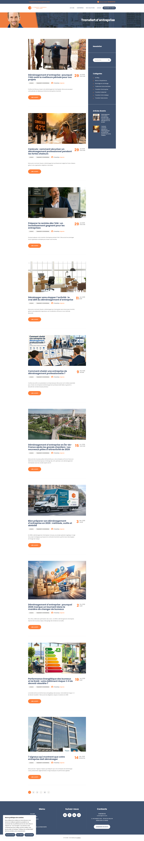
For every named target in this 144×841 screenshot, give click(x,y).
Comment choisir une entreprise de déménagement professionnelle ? (47, 372)
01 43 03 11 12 (102, 814)
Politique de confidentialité (38, 827)
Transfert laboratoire (101, 98)
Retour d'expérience (101, 80)
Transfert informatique (102, 95)
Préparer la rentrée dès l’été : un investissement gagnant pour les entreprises (46, 225)
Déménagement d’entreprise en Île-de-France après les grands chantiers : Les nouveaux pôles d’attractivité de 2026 (50, 447)
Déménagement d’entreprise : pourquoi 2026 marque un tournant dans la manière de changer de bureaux (50, 607)
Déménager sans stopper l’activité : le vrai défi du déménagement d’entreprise (50, 298)
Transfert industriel (100, 92)
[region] (19, 826)
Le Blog (31, 83)
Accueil (32, 814)
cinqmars (61, 83)
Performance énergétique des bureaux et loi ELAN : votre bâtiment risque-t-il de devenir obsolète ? (50, 681)
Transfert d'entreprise (42, 83)
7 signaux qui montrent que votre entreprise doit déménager (46, 758)
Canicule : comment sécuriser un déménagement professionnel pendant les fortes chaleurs (50, 151)
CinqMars (78, 837)
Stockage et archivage (101, 83)
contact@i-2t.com (102, 815)
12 (45, 792)
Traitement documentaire (102, 86)
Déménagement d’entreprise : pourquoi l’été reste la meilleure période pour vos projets (50, 77)
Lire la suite (34, 97)
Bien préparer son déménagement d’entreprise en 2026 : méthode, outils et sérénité (50, 523)
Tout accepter (29, 835)
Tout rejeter (20, 835)
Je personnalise (10, 835)
